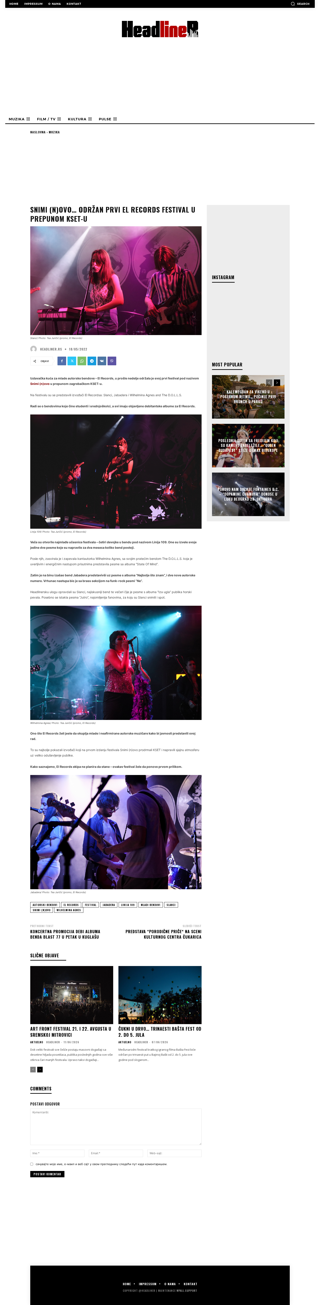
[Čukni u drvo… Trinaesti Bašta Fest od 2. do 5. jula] (159, 995)
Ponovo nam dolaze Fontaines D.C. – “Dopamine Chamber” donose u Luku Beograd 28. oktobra (248, 494)
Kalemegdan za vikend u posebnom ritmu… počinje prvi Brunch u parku (248, 396)
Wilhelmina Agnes (69, 910)
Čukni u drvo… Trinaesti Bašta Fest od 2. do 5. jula (159, 1031)
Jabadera (109, 905)
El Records (71, 905)
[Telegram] (92, 361)
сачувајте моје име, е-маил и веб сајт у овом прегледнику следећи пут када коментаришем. (101, 1164)
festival (90, 905)
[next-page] (40, 1069)
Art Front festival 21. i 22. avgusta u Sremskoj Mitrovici (70, 1031)
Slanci (171, 905)
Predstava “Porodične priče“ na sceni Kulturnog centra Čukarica (164, 934)
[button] (300, 4)
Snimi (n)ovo (42, 910)
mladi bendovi (150, 905)
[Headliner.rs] (34, 349)
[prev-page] (33, 1069)
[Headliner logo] (160, 29)
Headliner (53, 1042)
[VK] (102, 361)
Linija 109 (128, 905)
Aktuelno (36, 1042)
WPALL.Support (187, 1290)
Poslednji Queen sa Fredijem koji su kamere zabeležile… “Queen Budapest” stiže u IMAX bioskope (248, 445)
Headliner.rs (51, 349)
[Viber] (112, 361)
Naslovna (38, 132)
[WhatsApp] (81, 361)
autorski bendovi (45, 905)
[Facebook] (61, 361)
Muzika (54, 132)
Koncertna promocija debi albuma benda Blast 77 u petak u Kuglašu (65, 934)
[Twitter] (71, 361)
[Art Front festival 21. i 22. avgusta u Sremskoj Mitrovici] (71, 995)
